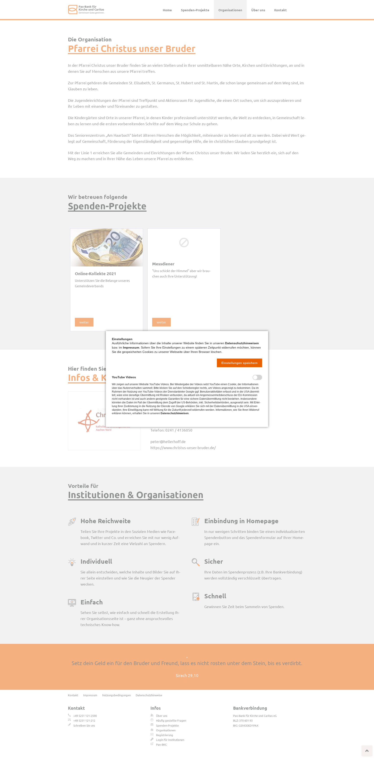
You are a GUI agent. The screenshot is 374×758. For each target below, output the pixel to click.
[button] (239, 363)
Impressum (131, 347)
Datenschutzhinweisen (242, 343)
